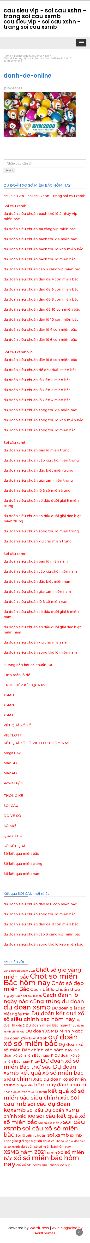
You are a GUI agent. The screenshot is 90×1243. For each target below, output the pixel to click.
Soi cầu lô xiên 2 (50, 1123)
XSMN (9, 705)
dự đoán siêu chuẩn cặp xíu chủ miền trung (41, 460)
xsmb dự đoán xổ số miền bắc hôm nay (41, 1146)
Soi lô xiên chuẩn (30, 1135)
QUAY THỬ (13, 836)
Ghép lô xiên (25, 1085)
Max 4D (10, 773)
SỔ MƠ (10, 826)
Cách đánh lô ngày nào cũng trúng (41, 998)
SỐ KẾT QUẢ (14, 846)
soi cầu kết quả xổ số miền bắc (44, 1118)
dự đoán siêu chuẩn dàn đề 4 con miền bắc (41, 279)
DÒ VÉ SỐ (12, 816)
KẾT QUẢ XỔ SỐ (17, 725)
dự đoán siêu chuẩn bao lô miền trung (37, 450)
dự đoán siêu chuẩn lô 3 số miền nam (36, 601)
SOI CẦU (11, 806)
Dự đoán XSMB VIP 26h (25, 1038)
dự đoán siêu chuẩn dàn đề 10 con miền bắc (42, 309)
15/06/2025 (14, 88)
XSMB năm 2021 (25, 1152)
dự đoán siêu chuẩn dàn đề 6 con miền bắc (41, 289)
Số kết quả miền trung (23, 863)
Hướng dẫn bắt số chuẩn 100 (29, 665)
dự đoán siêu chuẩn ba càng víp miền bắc (40, 229)
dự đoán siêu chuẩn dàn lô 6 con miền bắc (40, 339)
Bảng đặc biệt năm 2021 (19, 970)
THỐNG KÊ (13, 795)
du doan (73, 1001)
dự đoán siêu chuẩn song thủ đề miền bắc (40, 410)
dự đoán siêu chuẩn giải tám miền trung (38, 480)
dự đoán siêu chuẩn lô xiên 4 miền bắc (37, 400)
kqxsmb (41, 1092)
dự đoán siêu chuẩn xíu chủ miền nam (37, 642)
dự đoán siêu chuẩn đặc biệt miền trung (38, 470)
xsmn (52, 1152)
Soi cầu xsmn (15, 554)
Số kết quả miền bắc (21, 853)
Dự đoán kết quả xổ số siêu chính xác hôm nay (44, 1016)
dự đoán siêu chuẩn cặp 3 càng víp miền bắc (42, 269)
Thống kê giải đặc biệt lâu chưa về (29, 1141)
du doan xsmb (27, 1007)
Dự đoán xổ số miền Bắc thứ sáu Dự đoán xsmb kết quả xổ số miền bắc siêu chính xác (44, 1069)
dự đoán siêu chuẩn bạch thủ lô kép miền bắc (43, 249)
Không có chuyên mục (19, 1092)
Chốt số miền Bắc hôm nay (41, 979)
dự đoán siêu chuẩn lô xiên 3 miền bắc (37, 390)
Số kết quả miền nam (22, 874)
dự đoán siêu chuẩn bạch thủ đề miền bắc (40, 239)
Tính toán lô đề (17, 675)
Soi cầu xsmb (15, 206)
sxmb (76, 1135)
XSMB (9, 695)
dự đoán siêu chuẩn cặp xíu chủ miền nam (40, 571)
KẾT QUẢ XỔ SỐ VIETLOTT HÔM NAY (36, 743)
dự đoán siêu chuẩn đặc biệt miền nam (37, 581)
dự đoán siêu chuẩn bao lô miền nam (36, 561)
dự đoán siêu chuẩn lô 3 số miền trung (37, 490)
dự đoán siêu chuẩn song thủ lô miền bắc (39, 430)
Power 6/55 (13, 783)
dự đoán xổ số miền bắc (41, 1040)
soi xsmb (58, 1135)
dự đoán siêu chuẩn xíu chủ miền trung (38, 541)
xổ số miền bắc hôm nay (41, 1161)
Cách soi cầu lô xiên (28, 996)
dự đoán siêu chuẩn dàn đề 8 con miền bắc (41, 299)
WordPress (39, 1228)
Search (9, 170)
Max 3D (10, 763)
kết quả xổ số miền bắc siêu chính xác (44, 1094)
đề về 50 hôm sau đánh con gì (44, 1165)
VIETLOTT (13, 735)
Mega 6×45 (13, 753)
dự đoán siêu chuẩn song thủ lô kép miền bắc (43, 420)
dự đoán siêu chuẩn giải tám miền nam (37, 591)
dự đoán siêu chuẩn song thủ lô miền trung (41, 531)
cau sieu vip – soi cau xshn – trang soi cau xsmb (44, 196)
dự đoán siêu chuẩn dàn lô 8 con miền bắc (40, 360)
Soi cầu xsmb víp (18, 352)
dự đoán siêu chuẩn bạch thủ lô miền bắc (39, 259)
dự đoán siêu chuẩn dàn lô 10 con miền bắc (41, 319)
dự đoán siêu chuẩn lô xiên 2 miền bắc (37, 380)
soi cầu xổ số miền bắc (41, 1131)
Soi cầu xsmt (14, 442)
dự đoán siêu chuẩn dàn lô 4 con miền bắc (40, 329)
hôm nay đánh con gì (60, 1085)
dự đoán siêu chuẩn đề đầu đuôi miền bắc (40, 370)
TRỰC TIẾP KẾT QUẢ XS (24, 685)
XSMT (9, 715)
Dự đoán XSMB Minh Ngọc (54, 1030)
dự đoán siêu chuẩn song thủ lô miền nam (40, 652)
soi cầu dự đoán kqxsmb (37, 1106)
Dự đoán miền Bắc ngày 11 (49, 1025)
